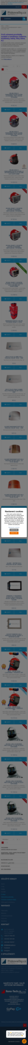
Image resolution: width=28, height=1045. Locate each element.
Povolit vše (14, 532)
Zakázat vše (14, 529)
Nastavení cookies (14, 527)
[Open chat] (24, 1041)
